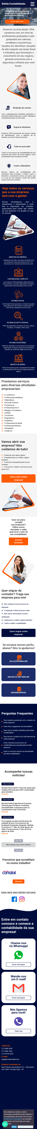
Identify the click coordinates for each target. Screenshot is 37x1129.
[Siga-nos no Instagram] (22, 900)
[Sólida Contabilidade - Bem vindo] (14, 3)
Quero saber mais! (17, 21)
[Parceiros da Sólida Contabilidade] (9, 873)
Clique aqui (18, 1031)
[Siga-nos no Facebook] (14, 900)
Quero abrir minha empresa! (18, 478)
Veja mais (18, 841)
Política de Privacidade (12, 1119)
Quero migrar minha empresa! (19, 633)
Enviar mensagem (18, 964)
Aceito (14, 1127)
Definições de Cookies (25, 1127)
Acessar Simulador (18, 541)
